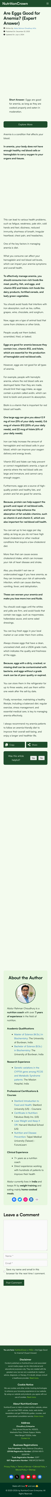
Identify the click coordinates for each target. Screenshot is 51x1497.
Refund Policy (21, 1470)
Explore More (25, 124)
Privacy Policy (10, 1466)
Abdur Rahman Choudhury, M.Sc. (25, 28)
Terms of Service (24, 1466)
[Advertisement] (25, 65)
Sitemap (32, 1470)
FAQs (31, 1350)
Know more (38, 1416)
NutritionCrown (15, 3)
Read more (34, 1378)
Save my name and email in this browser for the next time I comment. (25, 1271)
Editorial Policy (39, 1466)
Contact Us (25, 1438)
